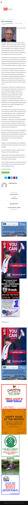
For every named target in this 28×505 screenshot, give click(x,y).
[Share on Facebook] (9, 178)
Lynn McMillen (9, 23)
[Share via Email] (16, 178)
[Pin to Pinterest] (14, 178)
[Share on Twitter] (12, 178)
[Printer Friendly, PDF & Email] (5, 172)
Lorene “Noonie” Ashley (14, 207)
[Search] (26, 2)
